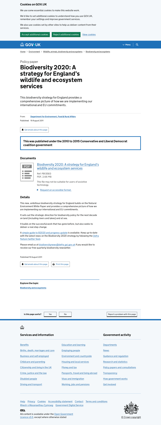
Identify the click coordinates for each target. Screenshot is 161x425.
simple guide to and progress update (45, 232)
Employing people (71, 350)
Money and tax (69, 367)
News (106, 350)
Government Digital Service (69, 405)
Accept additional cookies (35, 34)
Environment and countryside (77, 356)
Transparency (110, 373)
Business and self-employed (34, 356)
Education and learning (73, 344)
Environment (34, 51)
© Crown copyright (131, 417)
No (68, 314)
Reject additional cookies (66, 34)
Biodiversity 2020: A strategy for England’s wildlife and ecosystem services (68, 166)
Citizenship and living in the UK (36, 367)
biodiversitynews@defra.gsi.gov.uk (57, 244)
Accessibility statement (60, 401)
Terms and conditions (96, 401)
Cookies (41, 401)
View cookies (89, 34)
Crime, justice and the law (33, 373)
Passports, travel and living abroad (79, 373)
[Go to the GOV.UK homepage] (30, 44)
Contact (79, 401)
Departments (110, 344)
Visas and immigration (73, 378)
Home (22, 51)
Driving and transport (31, 384)
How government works (115, 378)
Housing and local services (75, 361)
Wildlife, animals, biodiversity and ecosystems (62, 51)
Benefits (24, 344)
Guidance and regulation (115, 356)
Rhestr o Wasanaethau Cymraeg (36, 405)
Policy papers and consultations (119, 367)
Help (22, 401)
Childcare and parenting (32, 361)
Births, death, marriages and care (37, 350)
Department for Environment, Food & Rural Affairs (53, 116)
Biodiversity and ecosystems (98, 51)
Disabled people (28, 378)
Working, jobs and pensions (76, 384)
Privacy (31, 401)
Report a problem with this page (122, 314)
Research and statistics (115, 361)
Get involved (109, 384)
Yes (52, 314)
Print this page (62, 264)
